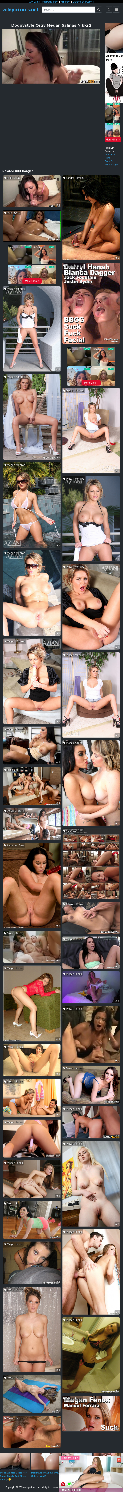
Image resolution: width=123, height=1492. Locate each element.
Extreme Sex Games (83, 1)
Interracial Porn (50, 1)
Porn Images (111, 164)
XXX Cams (34, 1)
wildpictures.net (20, 10)
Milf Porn (65, 1)
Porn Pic (109, 161)
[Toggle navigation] (116, 10)
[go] (98, 10)
